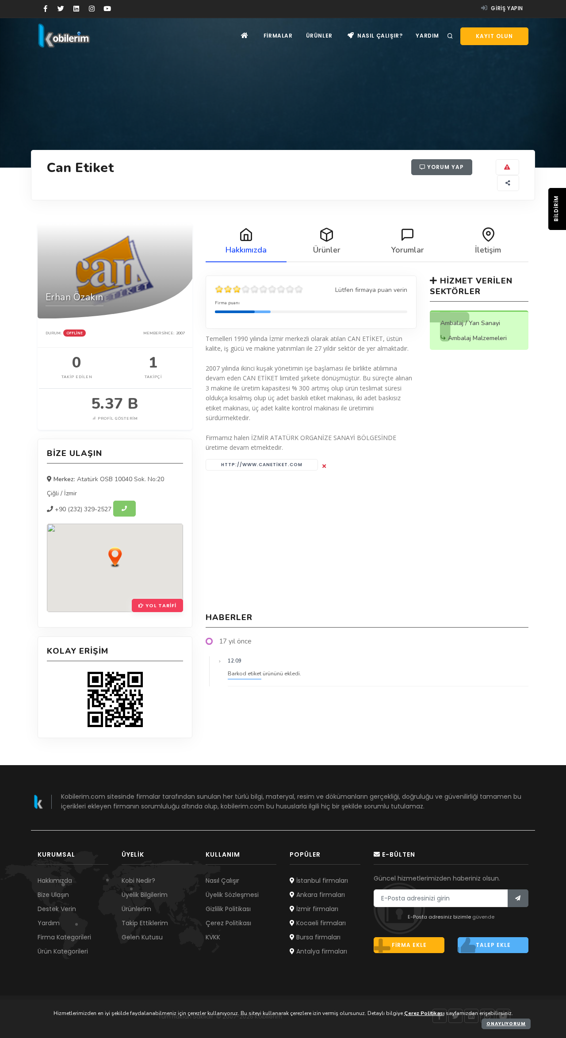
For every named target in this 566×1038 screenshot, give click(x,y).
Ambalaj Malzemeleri (477, 338)
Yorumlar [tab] (407, 250)
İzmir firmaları (316, 908)
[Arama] (450, 36)
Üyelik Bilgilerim (145, 894)
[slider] (259, 289)
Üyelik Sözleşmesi (232, 894)
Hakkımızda (55, 880)
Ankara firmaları (319, 894)
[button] (115, 557)
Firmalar (278, 35)
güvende (483, 916)
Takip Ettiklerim (145, 923)
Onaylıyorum (506, 1023)
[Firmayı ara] (124, 509)
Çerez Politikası (228, 923)
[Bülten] (518, 898)
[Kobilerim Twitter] (61, 9)
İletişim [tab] (488, 250)
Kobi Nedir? (138, 880)
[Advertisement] (367, 541)
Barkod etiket (244, 673)
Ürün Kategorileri (63, 951)
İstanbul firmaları (321, 880)
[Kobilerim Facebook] (45, 9)
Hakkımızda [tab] (246, 250)
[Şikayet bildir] (507, 167)
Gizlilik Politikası (228, 908)
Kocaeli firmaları (320, 923)
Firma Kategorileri (64, 937)
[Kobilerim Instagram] (91, 9)
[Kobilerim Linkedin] (76, 9)
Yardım (427, 35)
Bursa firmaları (317, 937)
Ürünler (319, 35)
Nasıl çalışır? (379, 35)
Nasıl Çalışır (222, 880)
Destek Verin (57, 908)
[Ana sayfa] (245, 35)
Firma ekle (409, 945)
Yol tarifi (160, 605)
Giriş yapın (506, 8)
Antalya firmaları (320, 951)
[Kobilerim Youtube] (107, 9)
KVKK (213, 937)
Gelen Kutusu (142, 937)
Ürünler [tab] (326, 250)
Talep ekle (493, 945)
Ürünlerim (136, 908)
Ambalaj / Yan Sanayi (470, 323)
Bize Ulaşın (53, 894)
